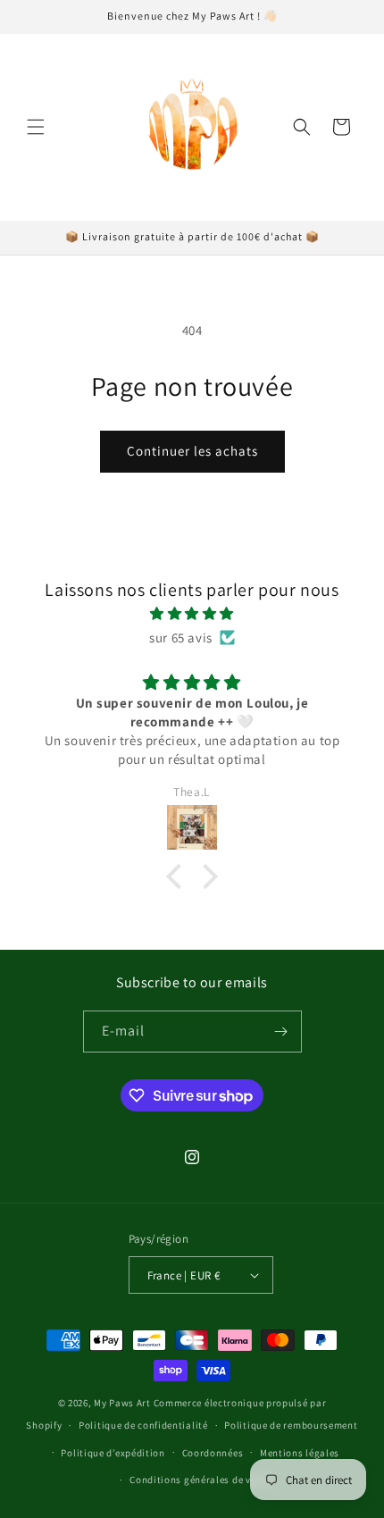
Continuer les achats (192, 450)
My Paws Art (122, 1402)
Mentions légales (299, 1453)
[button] (35, 127)
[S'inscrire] (281, 1032)
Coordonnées (213, 1453)
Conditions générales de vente (200, 1479)
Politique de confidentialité (143, 1425)
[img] (192, 613)
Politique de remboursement (290, 1425)
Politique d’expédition (112, 1453)
